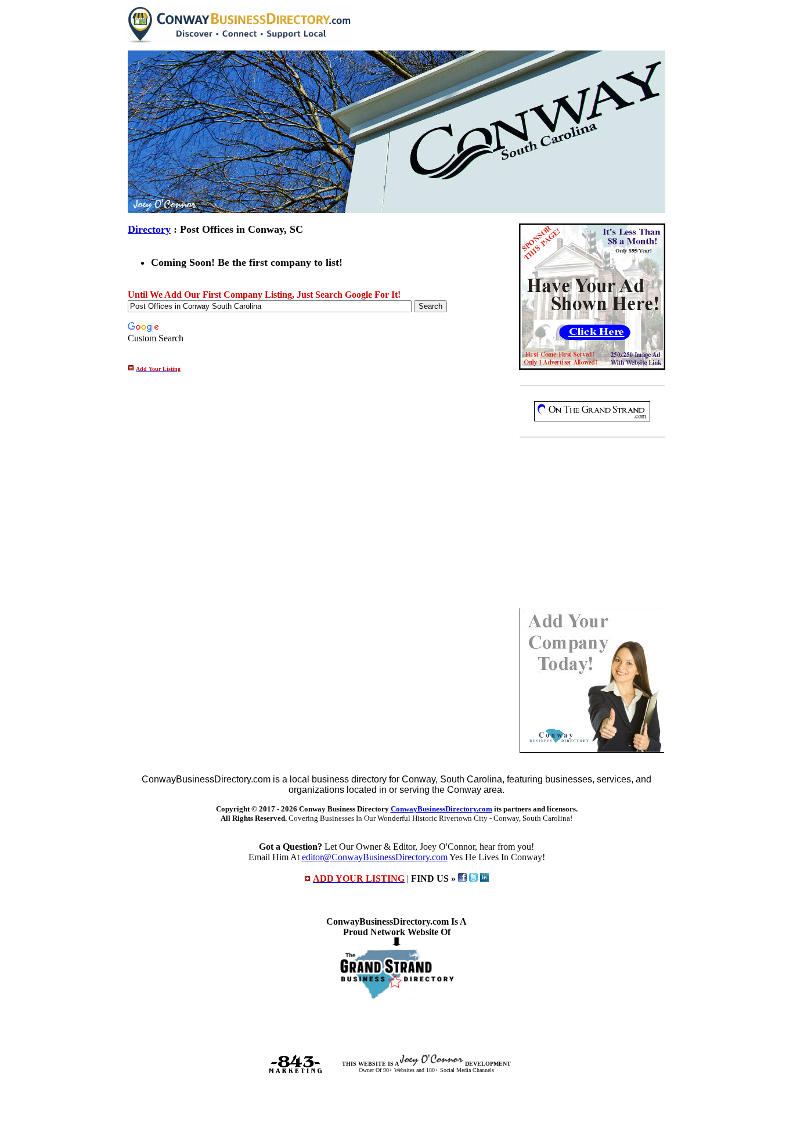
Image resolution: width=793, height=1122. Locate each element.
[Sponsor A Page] (592, 366)
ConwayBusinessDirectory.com (441, 808)
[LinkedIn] (484, 878)
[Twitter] (473, 878)
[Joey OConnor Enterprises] (431, 1063)
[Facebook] (462, 878)
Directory (149, 229)
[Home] (238, 42)
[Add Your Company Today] (592, 750)
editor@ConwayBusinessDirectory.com (375, 857)
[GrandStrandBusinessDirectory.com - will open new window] (396, 998)
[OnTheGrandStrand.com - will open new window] (592, 418)
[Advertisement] (592, 525)
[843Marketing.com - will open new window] (295, 1071)
